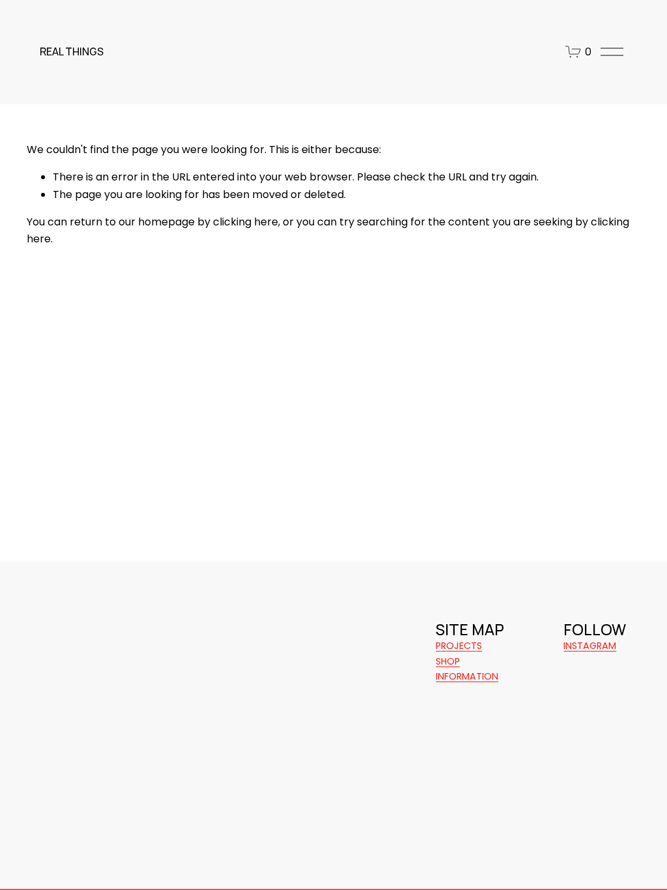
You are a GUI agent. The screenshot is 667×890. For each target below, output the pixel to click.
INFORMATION (467, 676)
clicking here (245, 221)
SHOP (448, 661)
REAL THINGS (72, 51)
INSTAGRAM (589, 645)
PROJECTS (459, 645)
